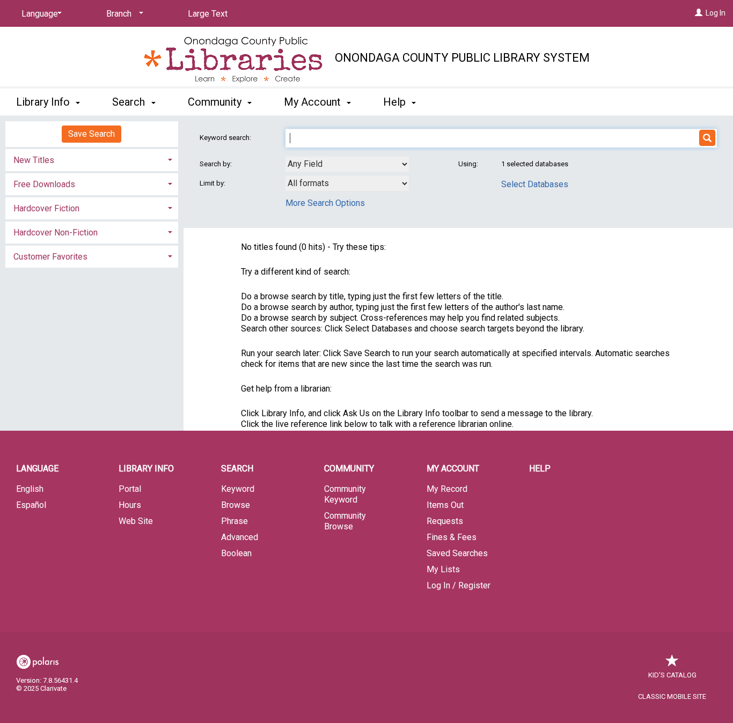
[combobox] (347, 164)
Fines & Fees (452, 537)
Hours (130, 505)
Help (540, 468)
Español (31, 505)
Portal (130, 489)
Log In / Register (458, 585)
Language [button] (37, 468)
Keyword (237, 489)
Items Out (445, 505)
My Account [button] (313, 101)
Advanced (239, 537)
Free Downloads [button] (44, 184)
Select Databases (534, 184)
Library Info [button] (44, 101)
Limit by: (213, 183)
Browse (235, 505)
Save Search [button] (91, 134)
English (29, 489)
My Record (447, 489)
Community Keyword (345, 494)
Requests (445, 521)
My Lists (443, 569)
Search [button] (130, 101)
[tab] (91, 159)
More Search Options (325, 203)
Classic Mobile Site (672, 696)
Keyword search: (226, 138)
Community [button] (216, 101)
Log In (715, 13)
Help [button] (395, 101)
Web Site (136, 521)
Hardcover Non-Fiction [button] (55, 232)
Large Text (208, 14)
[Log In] (698, 13)
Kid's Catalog (672, 675)
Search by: (216, 164)
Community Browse (345, 521)
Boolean (236, 553)
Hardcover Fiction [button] (46, 208)
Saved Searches (457, 553)
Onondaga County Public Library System (462, 57)
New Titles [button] (33, 160)
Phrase (234, 521)
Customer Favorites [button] (50, 257)
